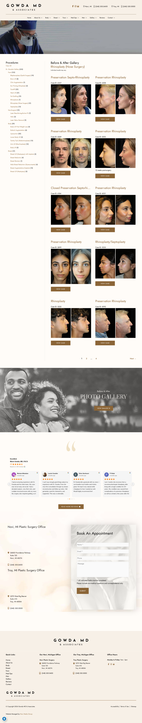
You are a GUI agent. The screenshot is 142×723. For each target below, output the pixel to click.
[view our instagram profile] (75, 6)
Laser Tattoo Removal (17, 120)
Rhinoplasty (58, 301)
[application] (41, 17)
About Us (9, 662)
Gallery (8, 679)
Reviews (9, 681)
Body (9, 124)
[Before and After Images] (71, 113)
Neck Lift (13, 93)
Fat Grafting (14, 96)
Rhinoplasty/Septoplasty (110, 242)
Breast (10, 151)
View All (8, 66)
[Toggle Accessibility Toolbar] (4, 718)
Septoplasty (14, 107)
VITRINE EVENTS (58, 474)
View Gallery (103, 408)
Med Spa (9, 673)
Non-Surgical (12, 110)
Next (133, 358)
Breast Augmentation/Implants (20, 168)
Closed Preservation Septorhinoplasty (74, 188)
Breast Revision (15, 161)
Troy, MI (116, 6)
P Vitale (24, 473)
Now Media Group (26, 714)
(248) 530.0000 (129, 6)
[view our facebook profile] (73, 6)
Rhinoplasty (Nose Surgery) (19, 103)
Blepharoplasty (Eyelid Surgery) (20, 75)
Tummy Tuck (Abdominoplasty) (20, 140)
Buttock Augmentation (17, 130)
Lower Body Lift (15, 137)
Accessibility (115, 706)
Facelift (12, 89)
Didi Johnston (89, 473)
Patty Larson (119, 473)
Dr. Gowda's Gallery (12, 69)
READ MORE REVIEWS (70, 506)
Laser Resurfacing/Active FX (19, 113)
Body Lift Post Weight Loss (19, 127)
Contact (8, 684)
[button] (103, 408)
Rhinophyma (14, 100)
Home (8, 660)
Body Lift (13, 147)
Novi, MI (88, 6)
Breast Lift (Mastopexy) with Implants (22, 154)
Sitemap (133, 706)
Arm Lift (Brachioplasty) (18, 144)
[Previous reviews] (9, 484)
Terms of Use (124, 706)
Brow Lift (13, 79)
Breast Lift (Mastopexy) (17, 171)
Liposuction (14, 134)
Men (7, 676)
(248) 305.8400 (101, 6)
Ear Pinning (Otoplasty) (18, 86)
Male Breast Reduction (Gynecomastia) (22, 164)
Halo (12, 117)
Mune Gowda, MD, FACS (19, 461)
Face (9, 72)
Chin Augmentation (16, 82)
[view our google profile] (78, 6)
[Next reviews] (132, 484)
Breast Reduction (15, 157)
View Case (60, 119)
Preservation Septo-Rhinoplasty (70, 77)
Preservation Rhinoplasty (110, 77)
